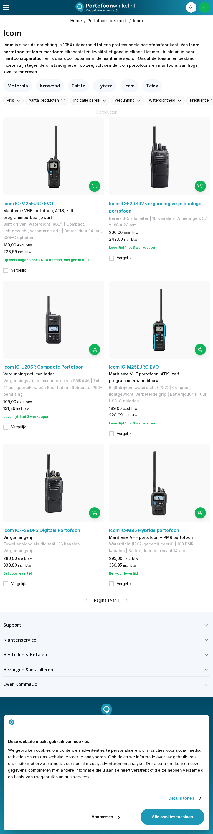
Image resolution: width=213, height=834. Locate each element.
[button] (106, 624)
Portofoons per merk (107, 20)
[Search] (191, 7)
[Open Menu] (6, 7)
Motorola (17, 86)
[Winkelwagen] (204, 7)
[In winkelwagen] (94, 186)
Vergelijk (18, 270)
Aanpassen (102, 816)
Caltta (78, 86)
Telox (152, 86)
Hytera (105, 86)
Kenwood (50, 86)
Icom (129, 86)
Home (76, 20)
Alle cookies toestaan (172, 816)
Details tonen (181, 798)
